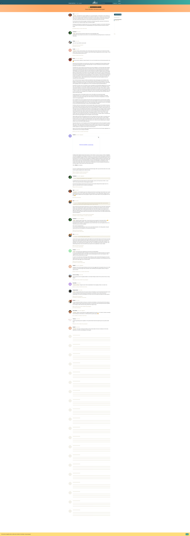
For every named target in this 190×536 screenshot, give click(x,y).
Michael (75, 312)
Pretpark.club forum (72, 3)
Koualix (75, 15)
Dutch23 (76, 203)
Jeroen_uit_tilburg (76, 284)
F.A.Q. (77, 3)
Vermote (75, 328)
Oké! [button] (187, 534)
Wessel (76, 165)
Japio (74, 33)
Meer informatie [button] (28, 534)
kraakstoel (76, 236)
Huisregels (80, 3)
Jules (74, 220)
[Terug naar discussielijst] (1, 3)
